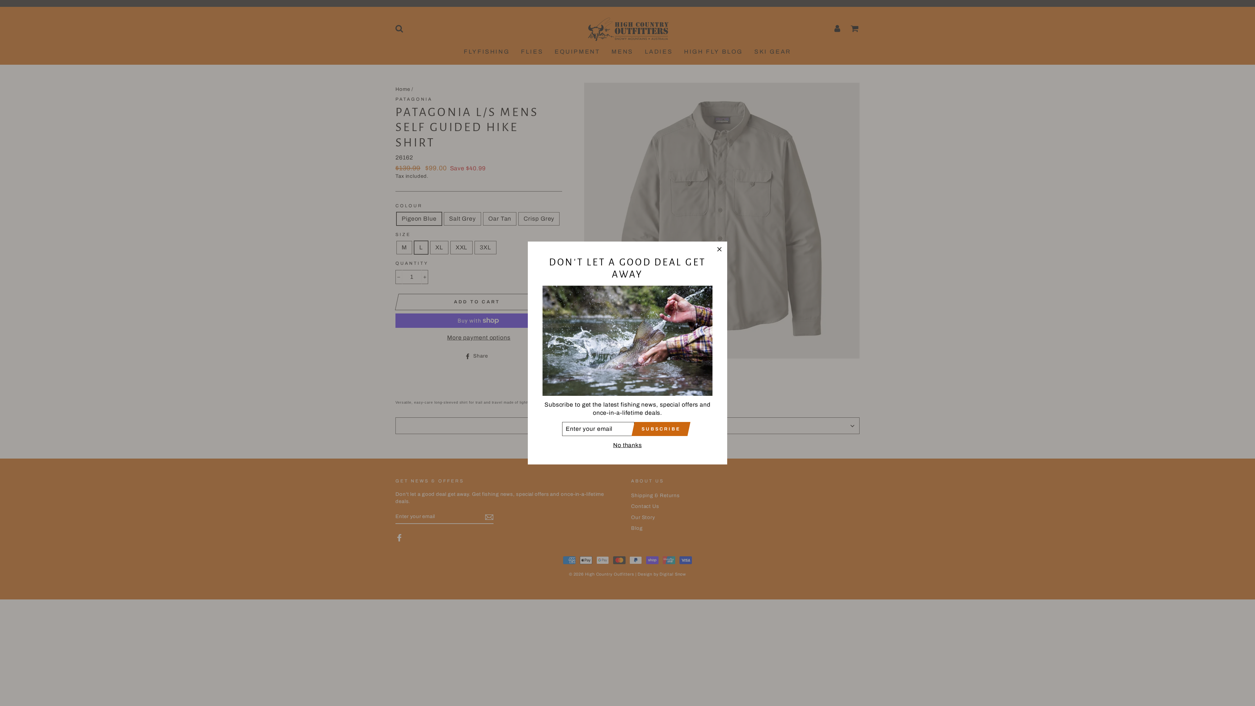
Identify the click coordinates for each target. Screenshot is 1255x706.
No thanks (627, 445)
